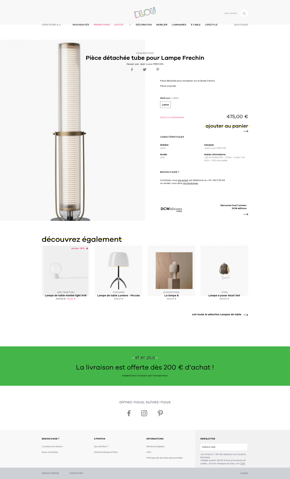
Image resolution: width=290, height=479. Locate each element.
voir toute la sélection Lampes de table (216, 314)
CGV (242, 463)
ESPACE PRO (76, 473)
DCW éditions (145, 53)
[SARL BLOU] (145, 10)
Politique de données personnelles (164, 457)
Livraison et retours (52, 446)
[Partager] (132, 69)
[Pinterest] (157, 69)
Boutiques (241, 24)
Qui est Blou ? (101, 446)
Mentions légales (155, 446)
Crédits (244, 473)
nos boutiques (190, 183)
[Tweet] (144, 69)
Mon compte (231, 13)
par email (183, 180)
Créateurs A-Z (51, 24)
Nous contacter (50, 452)
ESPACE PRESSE (50, 473)
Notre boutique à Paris (106, 452)
